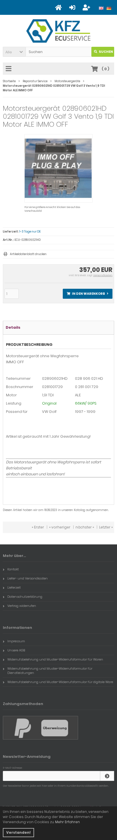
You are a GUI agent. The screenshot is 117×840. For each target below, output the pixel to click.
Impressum (16, 641)
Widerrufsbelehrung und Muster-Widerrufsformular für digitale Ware (60, 682)
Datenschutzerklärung (24, 596)
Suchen (103, 52)
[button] (14, 52)
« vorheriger (59, 527)
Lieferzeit (14, 587)
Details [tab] (13, 327)
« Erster (38, 527)
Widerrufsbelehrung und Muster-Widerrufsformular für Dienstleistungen (49, 670)
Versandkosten (102, 275)
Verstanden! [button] (18, 832)
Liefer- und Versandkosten (27, 578)
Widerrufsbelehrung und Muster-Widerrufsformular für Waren (55, 659)
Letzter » (106, 527)
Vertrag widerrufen (21, 605)
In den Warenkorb (87, 294)
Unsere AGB (16, 650)
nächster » (85, 527)
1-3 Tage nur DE (30, 231)
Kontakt (13, 569)
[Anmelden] (107, 776)
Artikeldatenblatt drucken (28, 254)
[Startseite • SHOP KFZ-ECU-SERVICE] (58, 31)
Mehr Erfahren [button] (67, 821)
